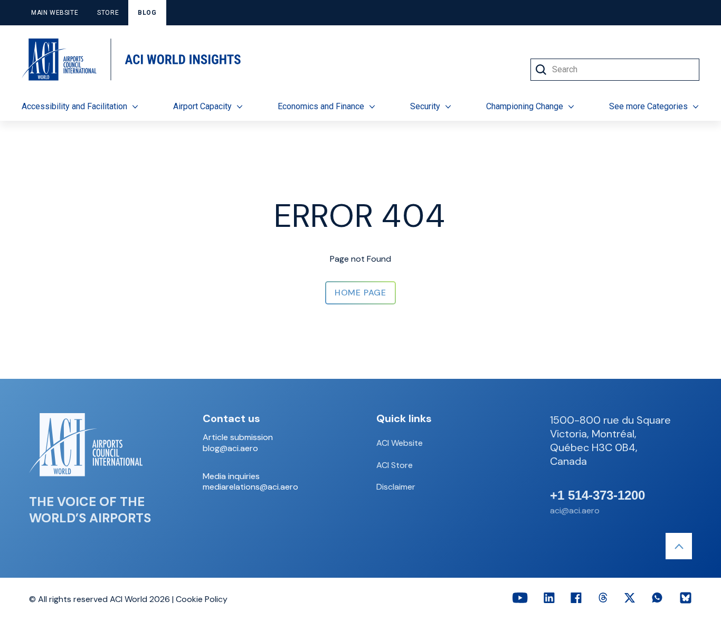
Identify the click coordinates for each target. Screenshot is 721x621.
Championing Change (524, 106)
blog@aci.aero (230, 448)
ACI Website (399, 442)
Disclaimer (395, 486)
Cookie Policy (201, 599)
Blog (147, 12)
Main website (54, 12)
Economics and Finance (321, 106)
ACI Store (394, 465)
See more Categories (648, 106)
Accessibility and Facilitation (74, 106)
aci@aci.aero (575, 510)
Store (108, 12)
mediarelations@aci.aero (250, 487)
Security (425, 106)
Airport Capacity (202, 106)
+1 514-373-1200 (597, 495)
